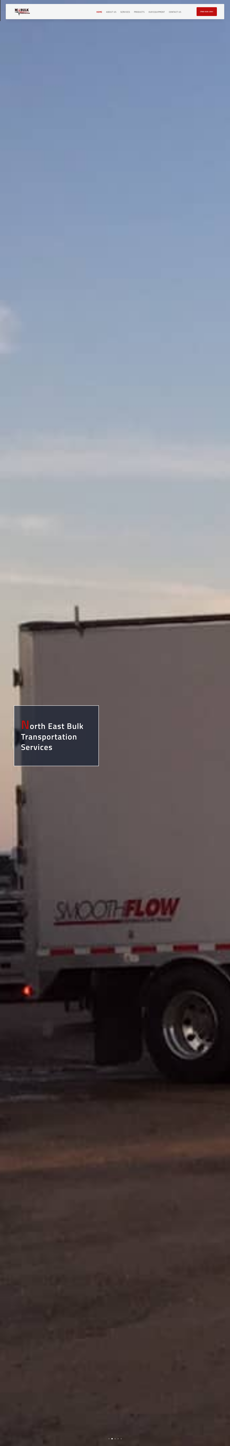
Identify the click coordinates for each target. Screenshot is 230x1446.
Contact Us (175, 12)
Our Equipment (157, 12)
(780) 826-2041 (206, 12)
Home (99, 12)
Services (125, 12)
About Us (111, 12)
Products (139, 12)
